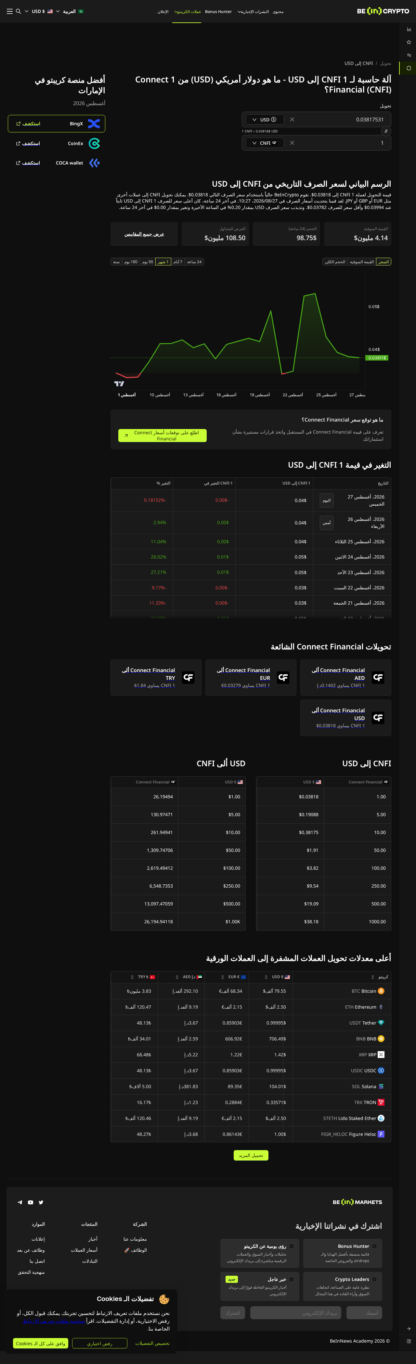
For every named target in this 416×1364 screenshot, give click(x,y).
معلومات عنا (135, 1239)
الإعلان (163, 11)
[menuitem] (407, 29)
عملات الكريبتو (189, 11)
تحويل (385, 63)
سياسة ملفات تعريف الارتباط (54, 1321)
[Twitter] (41, 1203)
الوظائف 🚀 (135, 1250)
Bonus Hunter (218, 11)
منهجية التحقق (31, 1272)
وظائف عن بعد (31, 1250)
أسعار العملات (84, 1250)
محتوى (278, 11)
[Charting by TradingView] (119, 384)
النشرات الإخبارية (255, 11)
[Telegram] (20, 1203)
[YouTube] (30, 1203)
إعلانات (38, 1239)
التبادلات (90, 1261)
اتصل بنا (37, 1261)
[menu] (407, 49)
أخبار (93, 1239)
